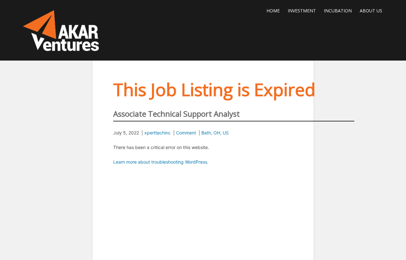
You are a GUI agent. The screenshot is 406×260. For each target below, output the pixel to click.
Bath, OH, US (215, 132)
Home (273, 11)
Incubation (338, 11)
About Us (371, 11)
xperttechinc (157, 132)
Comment (186, 132)
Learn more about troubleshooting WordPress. (160, 162)
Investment (302, 11)
